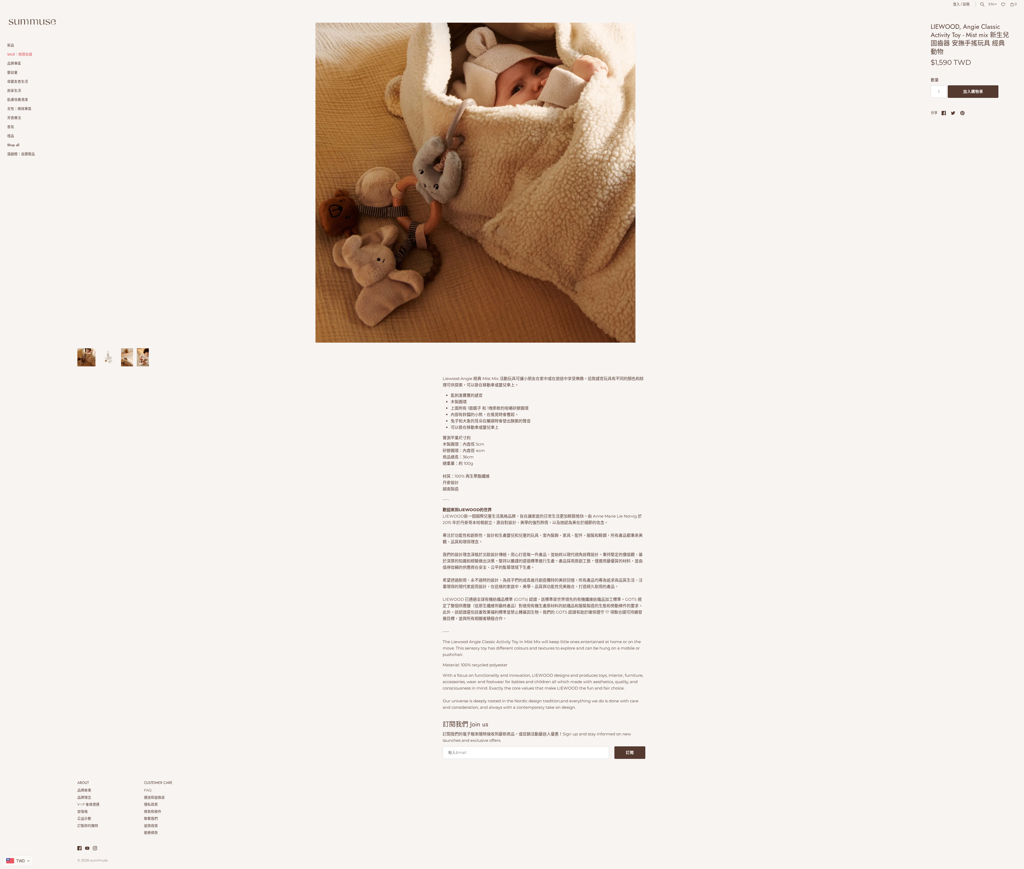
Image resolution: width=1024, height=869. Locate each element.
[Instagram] (95, 848)
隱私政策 (151, 804)
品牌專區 (14, 63)
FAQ (147, 790)
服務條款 (151, 833)
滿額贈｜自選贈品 (21, 154)
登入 (956, 4)
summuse (99, 860)
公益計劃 (84, 818)
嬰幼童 (12, 72)
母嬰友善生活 (17, 81)
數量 (935, 79)
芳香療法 (14, 117)
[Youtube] (87, 848)
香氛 (10, 126)
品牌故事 (84, 790)
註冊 (966, 4)
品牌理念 (84, 797)
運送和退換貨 (154, 797)
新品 (10, 45)
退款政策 (151, 826)
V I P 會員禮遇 (88, 804)
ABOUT (83, 782)
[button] (906, 183)
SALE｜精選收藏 (19, 54)
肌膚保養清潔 (17, 99)
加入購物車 (973, 91)
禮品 (10, 135)
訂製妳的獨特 (87, 826)
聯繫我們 (151, 818)
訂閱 (630, 752)
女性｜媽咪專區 (19, 108)
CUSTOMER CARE (158, 782)
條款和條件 (152, 812)
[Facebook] (79, 848)
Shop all (13, 144)
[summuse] (32, 22)
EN (991, 4)
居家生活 (14, 90)
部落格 (82, 812)
